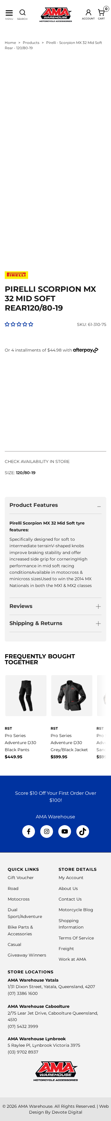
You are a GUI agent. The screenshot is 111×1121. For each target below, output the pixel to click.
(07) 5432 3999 (23, 1026)
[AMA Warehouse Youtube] (64, 831)
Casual (14, 944)
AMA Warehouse (35, 1106)
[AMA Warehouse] (55, 14)
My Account (71, 877)
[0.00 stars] (19, 324)
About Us (68, 888)
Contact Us (70, 899)
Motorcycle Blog (76, 909)
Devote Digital (67, 1112)
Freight (66, 948)
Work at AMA (72, 959)
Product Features (33, 505)
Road (13, 888)
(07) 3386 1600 (23, 993)
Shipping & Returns (35, 623)
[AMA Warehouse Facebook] (28, 831)
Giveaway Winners (27, 955)
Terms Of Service (76, 938)
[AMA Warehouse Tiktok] (82, 831)
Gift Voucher (21, 877)
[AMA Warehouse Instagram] (46, 831)
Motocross (19, 899)
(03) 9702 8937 (23, 1052)
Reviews (21, 606)
